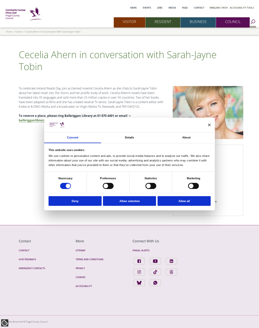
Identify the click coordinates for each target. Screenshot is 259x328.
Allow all (184, 201)
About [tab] (186, 137)
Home (9, 31)
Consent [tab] (72, 137)
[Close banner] (209, 125)
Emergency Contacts (32, 268)
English (215, 7)
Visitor (129, 21)
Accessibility (84, 286)
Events (147, 7)
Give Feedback (27, 259)
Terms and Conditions (90, 259)
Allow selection (129, 201)
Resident (163, 21)
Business (198, 21)
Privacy (80, 268)
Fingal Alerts (141, 250)
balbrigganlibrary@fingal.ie (39, 120)
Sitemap (80, 250)
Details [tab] (129, 137)
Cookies (81, 277)
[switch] (108, 186)
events (18, 31)
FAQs (185, 7)
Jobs (159, 7)
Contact (199, 7)
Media (172, 7)
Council (233, 21)
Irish (225, 7)
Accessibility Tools (242, 7)
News (133, 7)
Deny (75, 201)
